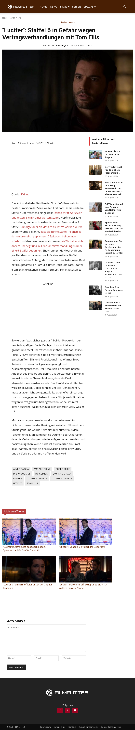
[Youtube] (75, 710)
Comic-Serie (63, 468)
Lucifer (17, 478)
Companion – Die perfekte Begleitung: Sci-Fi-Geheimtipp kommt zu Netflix (113, 247)
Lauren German (62, 473)
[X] (67, 710)
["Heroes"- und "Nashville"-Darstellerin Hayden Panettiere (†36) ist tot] (95, 265)
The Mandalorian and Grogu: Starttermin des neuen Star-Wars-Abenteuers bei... (114, 188)
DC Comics (41, 473)
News (53, 6)
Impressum (45, 727)
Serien (76, 6)
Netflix (17, 483)
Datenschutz (59, 727)
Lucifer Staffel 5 (37, 478)
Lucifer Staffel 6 (62, 478)
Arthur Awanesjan (58, 45)
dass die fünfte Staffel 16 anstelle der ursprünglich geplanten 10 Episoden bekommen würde (46, 236)
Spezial (88, 6)
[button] (124, 6)
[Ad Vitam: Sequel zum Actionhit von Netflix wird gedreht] (95, 207)
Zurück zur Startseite (88, 727)
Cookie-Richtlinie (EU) (111, 727)
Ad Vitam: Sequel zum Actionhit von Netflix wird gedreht (114, 208)
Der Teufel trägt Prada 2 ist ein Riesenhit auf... (113, 169)
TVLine (25, 194)
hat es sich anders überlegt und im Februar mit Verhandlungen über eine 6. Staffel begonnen (47, 246)
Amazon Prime (42, 468)
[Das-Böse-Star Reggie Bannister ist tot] (95, 290)
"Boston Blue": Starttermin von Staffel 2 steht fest (113, 307)
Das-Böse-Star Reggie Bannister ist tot (114, 290)
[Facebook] (60, 710)
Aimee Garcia (21, 468)
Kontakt (72, 727)
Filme (63, 6)
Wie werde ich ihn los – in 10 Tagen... (112, 154)
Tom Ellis (32, 483)
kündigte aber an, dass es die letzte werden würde (51, 227)
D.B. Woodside (21, 473)
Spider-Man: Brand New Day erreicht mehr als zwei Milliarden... (114, 227)
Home (43, 6)
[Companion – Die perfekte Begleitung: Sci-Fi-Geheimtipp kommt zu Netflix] (95, 244)
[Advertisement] (48, 309)
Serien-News (15, 17)
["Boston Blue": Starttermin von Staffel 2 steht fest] (95, 305)
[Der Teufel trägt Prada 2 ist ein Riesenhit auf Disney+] (95, 170)
